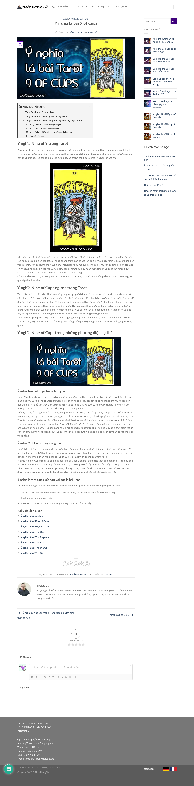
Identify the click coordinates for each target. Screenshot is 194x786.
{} (70, 677)
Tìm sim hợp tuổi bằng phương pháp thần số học (160, 193)
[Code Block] (62, 677)
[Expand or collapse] (89, 107)
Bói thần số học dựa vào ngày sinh (163, 103)
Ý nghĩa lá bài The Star (32, 542)
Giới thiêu (55, 768)
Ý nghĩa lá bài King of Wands (164, 135)
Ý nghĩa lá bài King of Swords (164, 125)
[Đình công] (45, 677)
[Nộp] (174, 21)
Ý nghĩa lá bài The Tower (34, 553)
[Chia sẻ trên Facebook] (65, 563)
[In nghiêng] (36, 677)
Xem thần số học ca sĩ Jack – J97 (164, 93)
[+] (74, 677)
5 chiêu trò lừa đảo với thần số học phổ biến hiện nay (160, 177)
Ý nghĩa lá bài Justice (32, 516)
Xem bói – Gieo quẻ (96, 7)
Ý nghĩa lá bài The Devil (33, 532)
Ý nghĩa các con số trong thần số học (159, 167)
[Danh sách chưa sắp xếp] (53, 677)
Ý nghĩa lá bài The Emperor (35, 537)
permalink (108, 574)
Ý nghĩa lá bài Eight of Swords (164, 115)
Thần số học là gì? (153, 185)
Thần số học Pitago (28, 768)
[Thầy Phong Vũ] (32, 7)
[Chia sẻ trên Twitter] (70, 563)
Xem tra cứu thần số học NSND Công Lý (163, 40)
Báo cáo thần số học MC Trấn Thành (163, 70)
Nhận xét (157, 108)
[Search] (53, 7)
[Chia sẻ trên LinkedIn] (87, 563)
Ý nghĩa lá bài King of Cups (35, 521)
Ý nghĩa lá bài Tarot (79, 19)
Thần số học (64, 7)
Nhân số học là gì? (120, 615)
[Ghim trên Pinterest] (81, 563)
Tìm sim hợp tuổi (120, 7)
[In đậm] (32, 677)
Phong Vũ (92, 32)
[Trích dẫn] (57, 677)
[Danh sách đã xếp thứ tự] (49, 677)
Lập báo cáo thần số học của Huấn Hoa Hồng (163, 82)
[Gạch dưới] (40, 677)
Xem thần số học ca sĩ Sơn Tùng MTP (164, 50)
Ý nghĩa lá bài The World (34, 548)
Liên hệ (44, 768)
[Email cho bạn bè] (76, 563)
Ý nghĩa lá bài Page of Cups (35, 526)
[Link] (66, 677)
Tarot (78, 7)
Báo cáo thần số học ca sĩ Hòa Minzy (163, 60)
